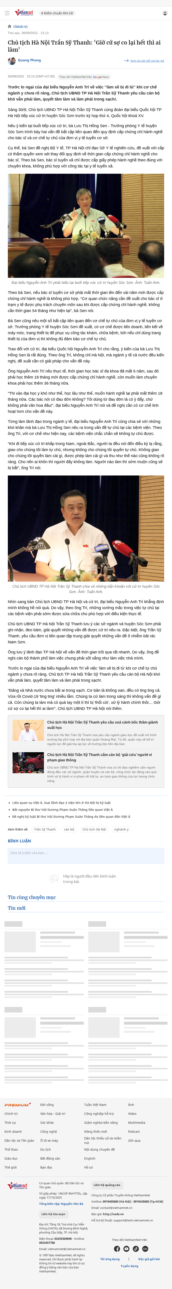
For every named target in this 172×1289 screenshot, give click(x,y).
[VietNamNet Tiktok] (136, 1251)
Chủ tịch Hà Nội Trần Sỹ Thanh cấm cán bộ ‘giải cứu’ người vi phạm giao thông (99, 757)
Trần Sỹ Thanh (45, 829)
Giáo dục (11, 1158)
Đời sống (47, 1105)
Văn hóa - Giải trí (52, 1113)
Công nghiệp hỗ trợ (99, 1113)
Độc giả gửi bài (149, 1259)
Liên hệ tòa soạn (53, 1214)
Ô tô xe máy (49, 1140)
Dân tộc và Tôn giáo (19, 1140)
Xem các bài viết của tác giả (147, 60)
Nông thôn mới (95, 1131)
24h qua (134, 1140)
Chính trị (20, 26)
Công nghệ (48, 1131)
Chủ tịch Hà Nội (94, 829)
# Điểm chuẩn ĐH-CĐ (57, 13)
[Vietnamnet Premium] (17, 1107)
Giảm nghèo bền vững (101, 1122)
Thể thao (11, 1149)
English (89, 1158)
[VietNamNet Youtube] (126, 1251)
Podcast (134, 1131)
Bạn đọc (46, 1167)
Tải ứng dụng (110, 1259)
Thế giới (10, 1167)
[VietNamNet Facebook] (117, 1251)
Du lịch (45, 1149)
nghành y (121, 829)
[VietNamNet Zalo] (145, 1251)
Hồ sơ (88, 1167)
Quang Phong (29, 60)
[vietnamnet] (24, 16)
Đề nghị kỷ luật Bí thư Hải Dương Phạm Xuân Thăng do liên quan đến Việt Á (71, 816)
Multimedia (136, 1122)
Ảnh (131, 1105)
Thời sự (10, 1122)
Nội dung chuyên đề (99, 1149)
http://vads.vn (113, 1214)
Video (132, 1113)
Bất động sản (50, 1158)
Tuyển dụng (129, 1266)
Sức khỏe (47, 1122)
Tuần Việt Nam (95, 1105)
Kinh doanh (13, 1131)
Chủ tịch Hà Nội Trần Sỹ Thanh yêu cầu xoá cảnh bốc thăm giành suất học (102, 725)
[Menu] (7, 13)
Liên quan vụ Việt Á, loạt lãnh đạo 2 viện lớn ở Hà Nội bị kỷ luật (61, 803)
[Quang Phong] (12, 61)
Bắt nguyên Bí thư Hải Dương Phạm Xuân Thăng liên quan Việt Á (62, 809)
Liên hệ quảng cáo (107, 1185)
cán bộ (69, 829)
